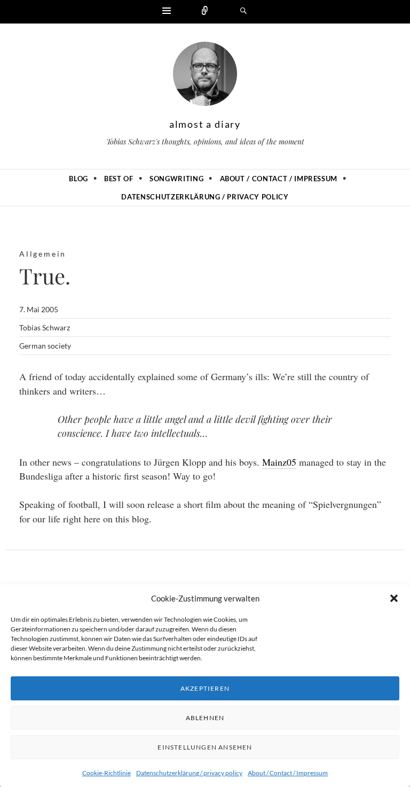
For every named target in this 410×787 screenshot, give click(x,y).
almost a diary (205, 124)
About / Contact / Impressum (288, 773)
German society (45, 345)
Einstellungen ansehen (204, 747)
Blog (78, 178)
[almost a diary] (205, 76)
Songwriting (176, 178)
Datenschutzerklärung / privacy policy (189, 773)
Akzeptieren (205, 688)
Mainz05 (279, 462)
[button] (394, 598)
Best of (118, 178)
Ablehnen (205, 718)
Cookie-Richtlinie (106, 773)
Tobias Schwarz (44, 327)
